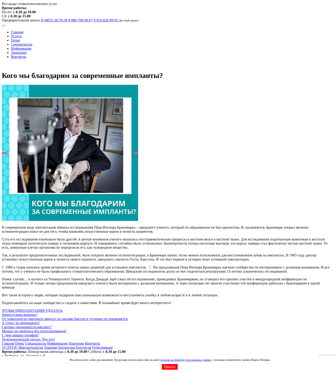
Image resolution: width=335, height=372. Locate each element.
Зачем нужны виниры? (19, 315)
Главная (17, 32)
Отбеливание (102, 347)
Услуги (16, 36)
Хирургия (83, 347)
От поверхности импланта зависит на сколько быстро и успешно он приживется (64, 319)
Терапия (50, 347)
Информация (21, 48)
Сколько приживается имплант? (27, 327)
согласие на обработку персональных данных (185, 360)
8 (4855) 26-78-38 (54, 20)
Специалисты (21, 44)
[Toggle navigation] (3, 25)
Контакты (18, 57)
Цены (15, 40)
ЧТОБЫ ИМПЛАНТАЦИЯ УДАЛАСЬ (32, 311)
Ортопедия (66, 347)
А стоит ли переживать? (21, 323)
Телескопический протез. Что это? (28, 339)
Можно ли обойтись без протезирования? (34, 331)
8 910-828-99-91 (106, 20)
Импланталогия (30, 347)
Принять (169, 367)
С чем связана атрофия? (20, 335)
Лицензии (19, 52)
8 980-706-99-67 (80, 20)
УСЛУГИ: (10, 347)
